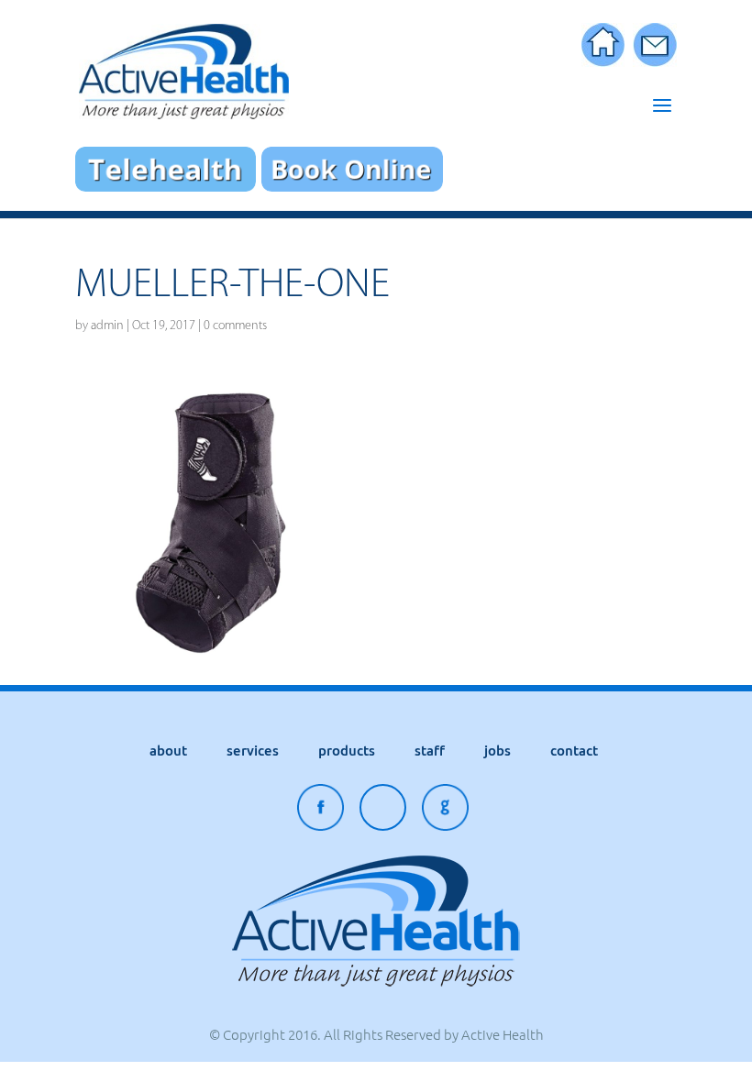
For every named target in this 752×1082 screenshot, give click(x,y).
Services (253, 750)
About (168, 750)
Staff (430, 750)
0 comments (235, 325)
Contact (574, 750)
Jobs (497, 750)
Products (346, 750)
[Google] (445, 812)
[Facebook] (320, 812)
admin (107, 325)
